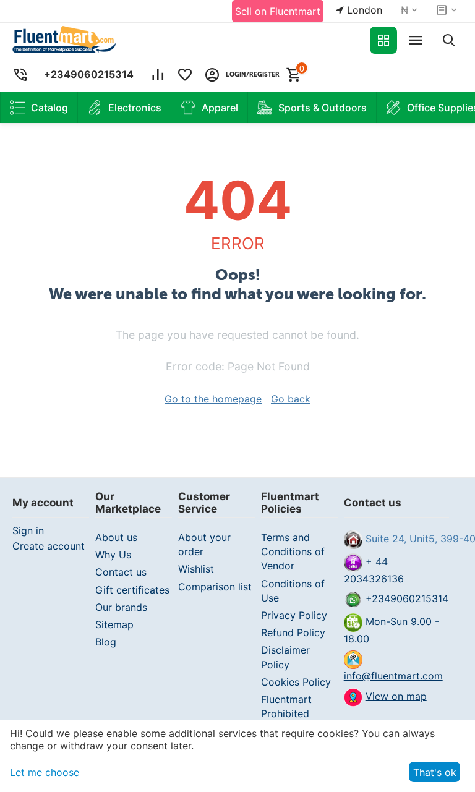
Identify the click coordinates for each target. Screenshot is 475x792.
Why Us (113, 554)
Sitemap (114, 624)
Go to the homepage (213, 399)
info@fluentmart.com (393, 676)
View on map (396, 696)
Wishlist (196, 569)
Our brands (121, 607)
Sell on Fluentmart (277, 11)
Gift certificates (132, 590)
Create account (48, 546)
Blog (105, 642)
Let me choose (44, 772)
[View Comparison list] (158, 74)
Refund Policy (293, 632)
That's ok (434, 772)
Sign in (28, 530)
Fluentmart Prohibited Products (286, 713)
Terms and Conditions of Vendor (293, 551)
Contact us (121, 572)
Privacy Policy (294, 615)
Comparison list (215, 587)
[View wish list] (185, 74)
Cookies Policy (296, 682)
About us (116, 537)
